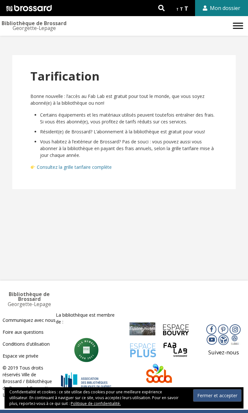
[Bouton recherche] (161, 8)
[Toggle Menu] (238, 26)
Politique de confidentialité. (96, 403)
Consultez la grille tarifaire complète (74, 167)
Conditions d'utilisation (26, 344)
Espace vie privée (20, 356)
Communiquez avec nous (29, 320)
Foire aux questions (23, 332)
